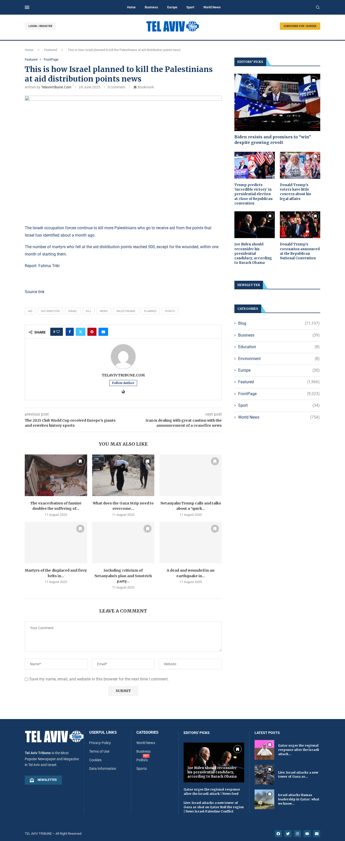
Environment (279, 358)
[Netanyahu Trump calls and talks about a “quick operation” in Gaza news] (190, 475)
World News (212, 7)
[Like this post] (58, 332)
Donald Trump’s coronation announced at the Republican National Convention (300, 251)
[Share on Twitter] (80, 332)
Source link (34, 291)
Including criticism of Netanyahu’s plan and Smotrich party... (123, 575)
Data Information (102, 768)
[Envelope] (316, 833)
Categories (147, 732)
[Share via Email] (103, 332)
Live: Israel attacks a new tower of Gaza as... (298, 775)
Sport (190, 7)
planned (150, 311)
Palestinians (125, 311)
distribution (50, 311)
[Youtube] (307, 833)
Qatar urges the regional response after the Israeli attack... (298, 750)
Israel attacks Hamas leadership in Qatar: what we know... (298, 799)
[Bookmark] (80, 461)
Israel (72, 311)
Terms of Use (99, 751)
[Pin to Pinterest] (91, 332)
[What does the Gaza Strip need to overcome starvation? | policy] (123, 475)
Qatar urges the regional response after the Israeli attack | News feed (212, 791)
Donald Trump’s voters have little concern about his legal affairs (295, 192)
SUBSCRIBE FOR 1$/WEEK (300, 26)
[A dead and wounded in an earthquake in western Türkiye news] (190, 542)
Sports (141, 768)
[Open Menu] (27, 7)
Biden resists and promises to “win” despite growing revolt (272, 139)
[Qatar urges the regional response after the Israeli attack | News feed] (264, 750)
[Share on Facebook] (70, 332)
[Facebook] (278, 833)
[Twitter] (287, 833)
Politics (142, 760)
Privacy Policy (100, 743)
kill (88, 311)
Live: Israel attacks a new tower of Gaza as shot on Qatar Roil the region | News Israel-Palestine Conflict (214, 807)
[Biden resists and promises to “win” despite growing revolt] (277, 102)
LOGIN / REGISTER (40, 26)
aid (30, 311)
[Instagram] (297, 833)
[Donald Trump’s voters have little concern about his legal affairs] (300, 165)
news (104, 311)
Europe (172, 7)
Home (131, 7)
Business (151, 7)
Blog (279, 323)
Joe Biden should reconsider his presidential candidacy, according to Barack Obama (253, 253)
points (170, 311)
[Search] (317, 8)
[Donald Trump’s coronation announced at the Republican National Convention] (300, 224)
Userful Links (103, 732)
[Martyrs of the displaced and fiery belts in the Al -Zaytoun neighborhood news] (56, 542)
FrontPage (279, 393)
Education (279, 346)
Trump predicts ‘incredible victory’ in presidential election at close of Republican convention (253, 194)
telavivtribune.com (56, 87)
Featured (50, 50)
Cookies (95, 760)
